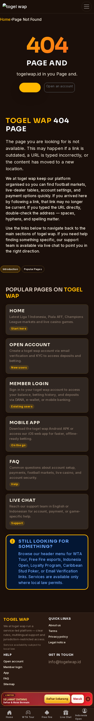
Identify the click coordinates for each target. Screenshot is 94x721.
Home (5, 19)
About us (55, 625)
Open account (13, 661)
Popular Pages (33, 269)
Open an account (59, 86)
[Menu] (86, 6)
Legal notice (57, 642)
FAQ (6, 678)
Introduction (10, 269)
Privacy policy (58, 636)
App (6, 672)
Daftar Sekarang (57, 699)
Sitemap (9, 684)
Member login (12, 667)
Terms (53, 631)
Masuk (77, 699)
